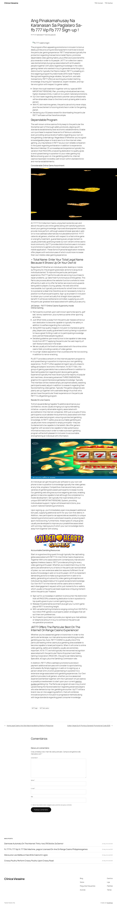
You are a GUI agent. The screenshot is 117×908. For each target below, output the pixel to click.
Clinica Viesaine (11, 3)
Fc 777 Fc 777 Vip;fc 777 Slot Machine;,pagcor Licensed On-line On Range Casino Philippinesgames (46, 849)
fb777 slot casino (44, 708)
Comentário (34, 758)
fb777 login (35, 708)
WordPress (110, 903)
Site (32, 796)
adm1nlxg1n (40, 34)
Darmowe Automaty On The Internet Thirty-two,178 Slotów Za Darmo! (33, 844)
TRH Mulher (109, 3)
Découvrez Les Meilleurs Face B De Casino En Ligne (26, 855)
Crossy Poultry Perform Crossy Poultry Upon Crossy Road (29, 861)
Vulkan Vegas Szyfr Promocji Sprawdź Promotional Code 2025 (88, 726)
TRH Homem (98, 3)
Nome (33, 780)
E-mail (33, 788)
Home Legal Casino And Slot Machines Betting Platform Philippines (30, 726)
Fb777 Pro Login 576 (50, 34)
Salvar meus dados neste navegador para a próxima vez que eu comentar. (52, 805)
